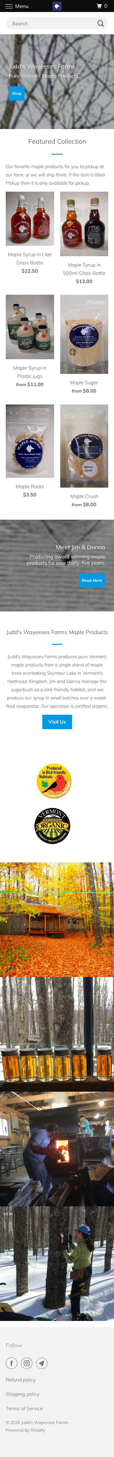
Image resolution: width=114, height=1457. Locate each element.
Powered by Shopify (25, 1430)
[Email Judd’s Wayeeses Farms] (43, 1363)
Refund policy (21, 1380)
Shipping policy (22, 1394)
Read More (92, 580)
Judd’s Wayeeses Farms (44, 1422)
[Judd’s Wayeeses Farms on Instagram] (28, 1363)
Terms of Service (24, 1408)
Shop (17, 93)
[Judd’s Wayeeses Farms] (57, 6)
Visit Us (57, 722)
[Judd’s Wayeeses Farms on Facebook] (13, 1363)
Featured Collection (57, 141)
